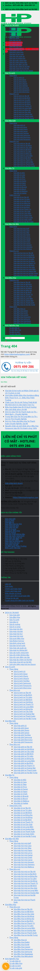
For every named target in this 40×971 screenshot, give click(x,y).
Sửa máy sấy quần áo (17, 56)
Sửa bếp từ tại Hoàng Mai (23, 215)
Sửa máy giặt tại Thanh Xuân (24, 164)
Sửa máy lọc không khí (17, 58)
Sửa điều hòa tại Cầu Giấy (23, 286)
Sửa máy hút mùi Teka (21, 233)
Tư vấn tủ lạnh (14, 332)
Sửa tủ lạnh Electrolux (21, 92)
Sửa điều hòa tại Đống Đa (23, 290)
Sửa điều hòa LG (19, 309)
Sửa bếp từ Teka (19, 177)
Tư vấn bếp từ (14, 328)
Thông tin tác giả (11, 598)
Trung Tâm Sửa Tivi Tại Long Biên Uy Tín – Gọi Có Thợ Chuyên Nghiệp (21, 417)
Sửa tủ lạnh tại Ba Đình (22, 98)
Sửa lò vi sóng (14, 38)
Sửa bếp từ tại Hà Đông (22, 205)
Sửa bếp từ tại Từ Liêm (22, 199)
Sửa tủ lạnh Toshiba (21, 86)
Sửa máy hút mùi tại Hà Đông (24, 261)
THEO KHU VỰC (14, 195)
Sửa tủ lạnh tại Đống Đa (22, 110)
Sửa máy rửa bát (15, 42)
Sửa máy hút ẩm (15, 40)
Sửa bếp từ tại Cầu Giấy (22, 211)
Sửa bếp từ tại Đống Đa (22, 203)
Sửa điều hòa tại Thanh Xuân (24, 303)
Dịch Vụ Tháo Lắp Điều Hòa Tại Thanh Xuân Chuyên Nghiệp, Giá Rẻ (20, 422)
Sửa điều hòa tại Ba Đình (22, 292)
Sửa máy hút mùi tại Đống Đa (24, 257)
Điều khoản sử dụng (13, 593)
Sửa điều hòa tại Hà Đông (23, 288)
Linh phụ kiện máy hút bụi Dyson (21, 71)
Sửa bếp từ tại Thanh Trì (22, 209)
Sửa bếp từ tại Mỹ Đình (22, 201)
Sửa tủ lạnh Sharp (20, 82)
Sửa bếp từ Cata (19, 175)
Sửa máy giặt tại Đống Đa (23, 154)
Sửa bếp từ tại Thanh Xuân (23, 218)
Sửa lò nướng (14, 36)
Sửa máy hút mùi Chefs (22, 241)
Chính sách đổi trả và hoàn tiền (17, 596)
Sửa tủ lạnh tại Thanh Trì (22, 106)
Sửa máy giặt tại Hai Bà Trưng (24, 166)
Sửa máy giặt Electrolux (22, 137)
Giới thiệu (9, 586)
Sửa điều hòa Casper (21, 315)
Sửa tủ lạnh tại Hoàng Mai (23, 114)
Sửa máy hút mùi (15, 46)
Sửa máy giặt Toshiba (21, 133)
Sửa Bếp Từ (9, 168)
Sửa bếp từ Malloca (20, 191)
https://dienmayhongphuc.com (25, 497)
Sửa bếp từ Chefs (20, 185)
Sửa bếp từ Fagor (20, 183)
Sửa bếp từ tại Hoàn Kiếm (23, 220)
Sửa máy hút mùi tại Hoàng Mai (25, 271)
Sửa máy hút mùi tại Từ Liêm (24, 259)
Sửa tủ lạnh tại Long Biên (23, 108)
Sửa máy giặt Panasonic (22, 139)
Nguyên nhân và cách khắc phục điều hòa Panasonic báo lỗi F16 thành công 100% (21, 427)
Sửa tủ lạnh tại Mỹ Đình (22, 102)
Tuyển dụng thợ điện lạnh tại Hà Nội (19, 600)
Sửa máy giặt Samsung (22, 135)
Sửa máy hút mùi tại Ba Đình (24, 255)
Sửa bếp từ (13, 34)
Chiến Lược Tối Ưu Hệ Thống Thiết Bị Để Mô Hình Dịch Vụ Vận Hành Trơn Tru (21, 403)
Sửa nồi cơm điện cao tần (18, 64)
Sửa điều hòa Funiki (21, 313)
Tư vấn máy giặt (15, 334)
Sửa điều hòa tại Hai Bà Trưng (24, 305)
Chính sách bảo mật (13, 591)
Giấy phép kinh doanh (14, 483)
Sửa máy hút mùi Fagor (22, 235)
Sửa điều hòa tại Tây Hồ (22, 282)
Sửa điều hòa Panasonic (22, 317)
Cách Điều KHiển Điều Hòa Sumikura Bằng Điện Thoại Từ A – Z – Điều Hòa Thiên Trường (22, 397)
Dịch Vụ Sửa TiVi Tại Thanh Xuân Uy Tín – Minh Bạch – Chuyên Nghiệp (21, 413)
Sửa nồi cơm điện (12, 539)
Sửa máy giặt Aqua (20, 127)
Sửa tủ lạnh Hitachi (20, 84)
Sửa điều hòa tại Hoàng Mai (23, 301)
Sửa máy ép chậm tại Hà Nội (19, 66)
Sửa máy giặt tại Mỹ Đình (22, 150)
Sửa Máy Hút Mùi (12, 224)
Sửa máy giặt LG (19, 125)
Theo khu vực (14, 94)
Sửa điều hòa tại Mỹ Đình (23, 284)
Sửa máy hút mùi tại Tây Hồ (23, 253)
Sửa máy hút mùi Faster (22, 239)
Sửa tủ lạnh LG (19, 78)
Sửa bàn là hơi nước (16, 54)
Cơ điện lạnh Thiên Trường (15, 546)
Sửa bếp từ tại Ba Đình (22, 207)
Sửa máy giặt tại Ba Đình (22, 158)
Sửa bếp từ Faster (20, 181)
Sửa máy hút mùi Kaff (21, 229)
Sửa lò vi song (10, 529)
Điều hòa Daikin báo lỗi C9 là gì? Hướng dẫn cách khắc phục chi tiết (20, 408)
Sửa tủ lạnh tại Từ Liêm (22, 100)
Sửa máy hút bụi (15, 44)
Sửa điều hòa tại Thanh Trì (23, 294)
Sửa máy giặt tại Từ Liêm (22, 152)
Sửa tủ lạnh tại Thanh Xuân (23, 116)
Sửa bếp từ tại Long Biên (22, 213)
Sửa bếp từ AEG (19, 173)
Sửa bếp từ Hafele (20, 193)
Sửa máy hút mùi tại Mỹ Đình (24, 265)
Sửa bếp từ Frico (19, 179)
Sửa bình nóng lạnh (16, 52)
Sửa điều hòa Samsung (22, 319)
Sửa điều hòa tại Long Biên (23, 299)
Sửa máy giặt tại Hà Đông (23, 145)
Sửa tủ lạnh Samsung (21, 88)
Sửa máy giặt (14, 28)
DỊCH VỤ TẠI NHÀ (12, 25)
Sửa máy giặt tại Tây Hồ (22, 143)
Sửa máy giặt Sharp (21, 129)
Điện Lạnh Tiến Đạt (12, 548)
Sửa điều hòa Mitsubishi (22, 323)
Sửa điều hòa (14, 30)
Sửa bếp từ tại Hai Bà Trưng (23, 222)
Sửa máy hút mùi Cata (21, 231)
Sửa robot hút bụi (12, 543)
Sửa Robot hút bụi (15, 50)
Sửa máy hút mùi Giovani (23, 245)
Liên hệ (8, 584)
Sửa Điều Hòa (10, 278)
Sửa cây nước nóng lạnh (18, 60)
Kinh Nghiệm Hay (12, 325)
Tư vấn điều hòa (15, 330)
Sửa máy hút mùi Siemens (23, 247)
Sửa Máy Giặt (10, 120)
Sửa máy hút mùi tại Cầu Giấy (24, 267)
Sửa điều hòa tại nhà (13, 524)
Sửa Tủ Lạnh (13, 32)
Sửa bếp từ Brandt (20, 187)
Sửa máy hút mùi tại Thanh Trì (24, 263)
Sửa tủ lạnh (9, 520)
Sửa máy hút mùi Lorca (22, 237)
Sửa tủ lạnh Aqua (20, 80)
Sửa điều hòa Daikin (21, 311)
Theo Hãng (13, 75)
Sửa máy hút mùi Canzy (22, 243)
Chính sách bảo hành (13, 589)
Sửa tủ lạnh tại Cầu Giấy (22, 112)
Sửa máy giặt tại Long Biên (23, 156)
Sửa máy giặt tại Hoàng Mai (23, 162)
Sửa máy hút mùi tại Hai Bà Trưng (26, 273)
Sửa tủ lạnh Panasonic (22, 90)
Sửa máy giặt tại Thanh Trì (23, 160)
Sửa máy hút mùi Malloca (23, 249)
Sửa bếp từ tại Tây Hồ (21, 197)
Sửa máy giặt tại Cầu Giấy (23, 148)
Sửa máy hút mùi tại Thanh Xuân (25, 275)
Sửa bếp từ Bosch (20, 189)
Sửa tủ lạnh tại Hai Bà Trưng (24, 118)
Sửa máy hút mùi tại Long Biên (25, 269)
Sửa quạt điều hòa (16, 48)
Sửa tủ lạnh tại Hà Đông (22, 104)
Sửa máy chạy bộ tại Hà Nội (19, 69)
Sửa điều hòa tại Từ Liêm (22, 296)
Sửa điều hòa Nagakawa (22, 321)
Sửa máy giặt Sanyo (21, 131)
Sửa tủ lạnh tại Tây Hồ (21, 96)
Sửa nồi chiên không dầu (18, 62)
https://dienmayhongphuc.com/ (17, 354)
